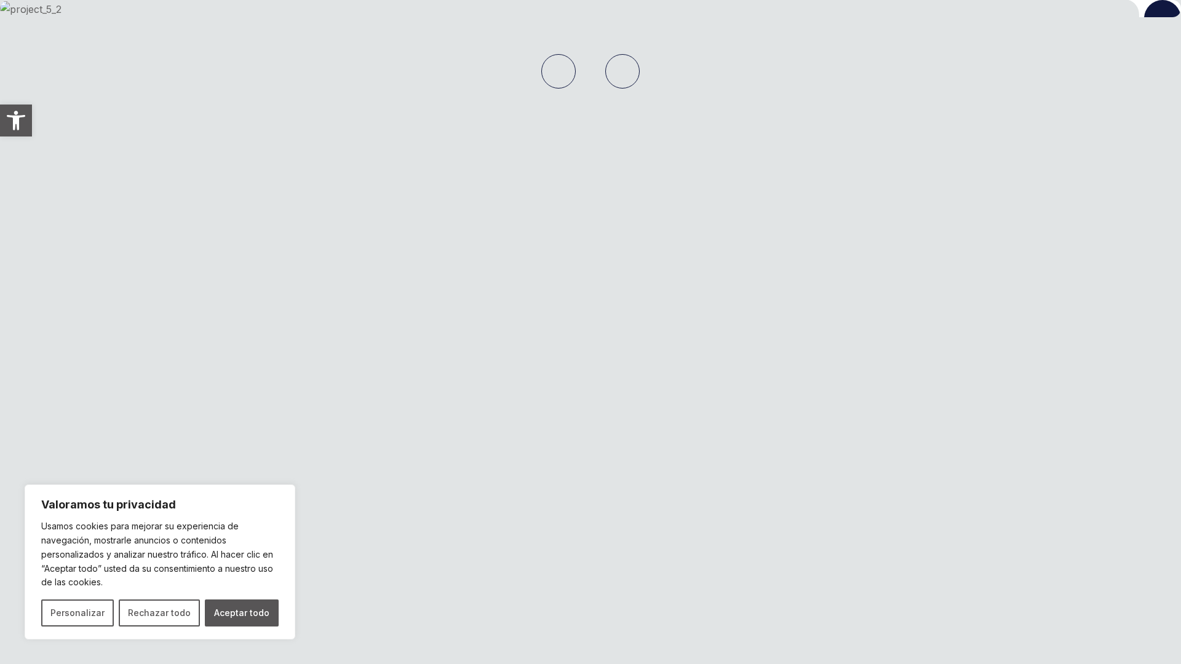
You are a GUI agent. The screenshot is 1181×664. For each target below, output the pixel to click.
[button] (16, 120)
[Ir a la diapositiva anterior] (558, 71)
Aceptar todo (241, 612)
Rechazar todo (159, 612)
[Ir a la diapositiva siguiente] (622, 71)
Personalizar (77, 612)
